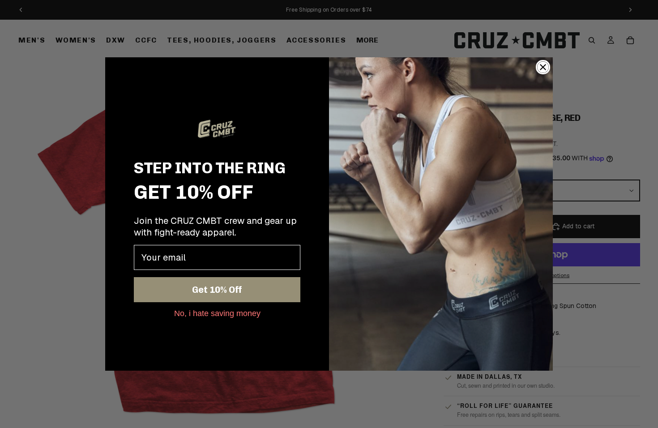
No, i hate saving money (217, 313)
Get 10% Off (217, 289)
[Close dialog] (543, 67)
